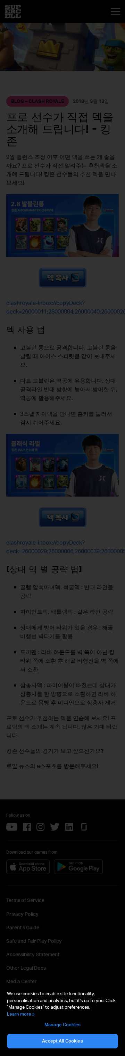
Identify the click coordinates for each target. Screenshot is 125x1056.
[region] (62, 1019)
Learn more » (21, 1014)
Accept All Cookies (62, 1041)
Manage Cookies (62, 1024)
